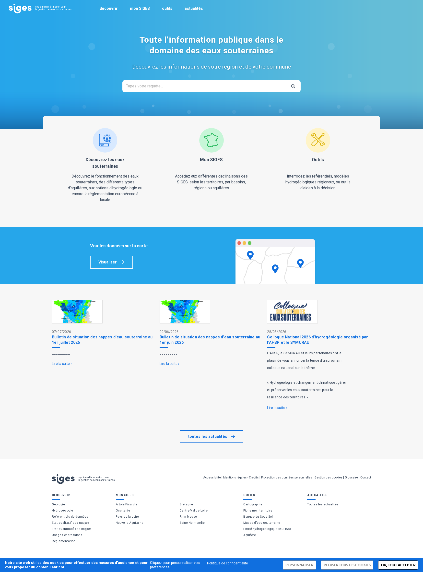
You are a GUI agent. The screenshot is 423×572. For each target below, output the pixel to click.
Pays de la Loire (127, 516)
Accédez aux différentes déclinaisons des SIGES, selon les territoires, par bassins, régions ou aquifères (211, 173)
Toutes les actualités (323, 504)
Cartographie (252, 504)
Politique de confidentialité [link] (227, 563)
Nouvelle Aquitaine (129, 522)
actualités (194, 8)
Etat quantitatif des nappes (72, 529)
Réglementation (63, 541)
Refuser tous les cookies (347, 565)
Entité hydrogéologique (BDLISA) (267, 529)
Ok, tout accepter (398, 565)
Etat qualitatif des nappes (71, 522)
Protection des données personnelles (286, 477)
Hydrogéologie (62, 510)
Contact (365, 477)
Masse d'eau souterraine (261, 522)
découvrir (109, 8)
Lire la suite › (62, 364)
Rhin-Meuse (188, 516)
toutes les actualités (207, 436)
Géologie (58, 504)
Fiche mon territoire (257, 510)
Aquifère (249, 535)
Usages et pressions (67, 535)
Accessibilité (212, 477)
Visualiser (107, 262)
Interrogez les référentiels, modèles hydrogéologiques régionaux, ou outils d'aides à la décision (318, 173)
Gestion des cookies (328, 477)
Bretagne (186, 504)
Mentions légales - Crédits (241, 477)
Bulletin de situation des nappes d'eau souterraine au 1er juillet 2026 (102, 340)
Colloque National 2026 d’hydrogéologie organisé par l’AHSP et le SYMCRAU (317, 340)
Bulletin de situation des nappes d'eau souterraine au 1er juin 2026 (210, 340)
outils (167, 8)
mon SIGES (140, 8)
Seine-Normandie (192, 522)
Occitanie (123, 510)
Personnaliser (299, 565)
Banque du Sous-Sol (258, 516)
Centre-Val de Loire (194, 510)
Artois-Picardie (127, 504)
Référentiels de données (70, 516)
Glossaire (351, 477)
